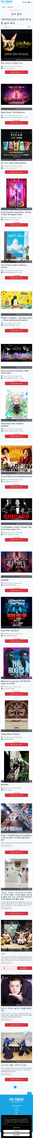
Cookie (16, 1108)
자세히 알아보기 (7, 845)
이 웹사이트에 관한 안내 (16, 1105)
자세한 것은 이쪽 (16, 1127)
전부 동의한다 (16, 1134)
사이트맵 (16, 1110)
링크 (16, 1112)
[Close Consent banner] (30, 1116)
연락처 (16, 1114)
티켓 (3, 7)
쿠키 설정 (16, 1131)
